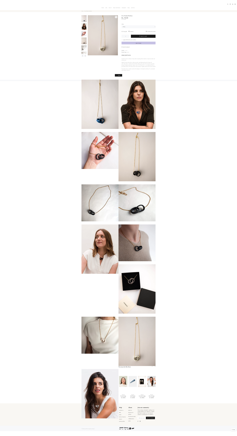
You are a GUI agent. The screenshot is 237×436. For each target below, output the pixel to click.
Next (85, 56)
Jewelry (128, 52)
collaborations (131, 418)
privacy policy (122, 421)
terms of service (122, 417)
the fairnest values (132, 416)
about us (130, 410)
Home (82, 11)
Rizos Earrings (151, 396)
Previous (82, 56)
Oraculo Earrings (142, 396)
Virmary (126, 50)
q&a (120, 412)
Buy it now (138, 43)
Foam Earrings (123, 396)
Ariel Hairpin (132, 396)
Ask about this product (152, 31)
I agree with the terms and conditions (129, 39)
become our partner (130, 413)
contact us (121, 410)
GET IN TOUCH (150, 417)
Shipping (131, 31)
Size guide (125, 31)
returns (120, 419)
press (120, 414)
